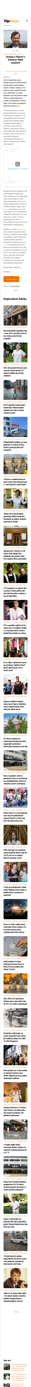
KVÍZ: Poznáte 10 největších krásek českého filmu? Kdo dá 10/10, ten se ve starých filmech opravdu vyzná (15, 854)
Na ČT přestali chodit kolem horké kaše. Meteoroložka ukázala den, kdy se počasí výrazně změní (14, 409)
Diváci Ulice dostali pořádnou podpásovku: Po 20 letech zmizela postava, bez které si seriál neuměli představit (15, 1185)
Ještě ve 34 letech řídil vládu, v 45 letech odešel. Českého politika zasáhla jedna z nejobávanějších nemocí (15, 1297)
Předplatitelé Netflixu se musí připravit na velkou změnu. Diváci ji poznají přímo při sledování (15, 446)
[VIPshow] (11, 22)
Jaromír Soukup (17, 71)
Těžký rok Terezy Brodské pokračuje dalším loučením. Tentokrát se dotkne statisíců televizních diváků (15, 517)
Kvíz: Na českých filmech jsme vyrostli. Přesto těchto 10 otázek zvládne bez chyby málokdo (15, 371)
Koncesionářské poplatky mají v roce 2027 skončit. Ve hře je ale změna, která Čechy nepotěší (15, 334)
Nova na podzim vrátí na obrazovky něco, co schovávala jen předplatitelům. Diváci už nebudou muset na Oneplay (15, 779)
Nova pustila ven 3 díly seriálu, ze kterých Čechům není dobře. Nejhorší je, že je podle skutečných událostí (15, 1074)
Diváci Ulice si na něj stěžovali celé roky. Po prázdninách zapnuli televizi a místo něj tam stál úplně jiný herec (15, 817)
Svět (5, 698)
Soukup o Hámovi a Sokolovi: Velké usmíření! (15, 59)
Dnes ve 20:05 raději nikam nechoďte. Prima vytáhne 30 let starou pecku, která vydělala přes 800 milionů (15, 928)
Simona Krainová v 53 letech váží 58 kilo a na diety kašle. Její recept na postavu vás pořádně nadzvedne (15, 1111)
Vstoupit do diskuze (11, 279)
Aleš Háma (9, 71)
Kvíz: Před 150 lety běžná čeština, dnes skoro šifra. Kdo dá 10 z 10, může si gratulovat (15, 1001)
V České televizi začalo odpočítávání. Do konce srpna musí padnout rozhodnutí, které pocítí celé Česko (15, 1260)
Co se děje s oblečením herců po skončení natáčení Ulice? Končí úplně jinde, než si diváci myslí (15, 666)
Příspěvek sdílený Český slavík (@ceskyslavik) (17, 187)
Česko (5, 327)
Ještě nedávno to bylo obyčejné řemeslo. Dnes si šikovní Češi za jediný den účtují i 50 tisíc (14, 965)
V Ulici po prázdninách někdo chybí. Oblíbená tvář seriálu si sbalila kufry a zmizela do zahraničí (15, 891)
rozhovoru (20, 229)
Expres (6, 209)
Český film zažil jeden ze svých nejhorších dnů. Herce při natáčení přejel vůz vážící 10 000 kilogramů (15, 1037)
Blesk (18, 106)
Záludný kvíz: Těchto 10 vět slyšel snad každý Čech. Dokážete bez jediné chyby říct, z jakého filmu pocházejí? (15, 555)
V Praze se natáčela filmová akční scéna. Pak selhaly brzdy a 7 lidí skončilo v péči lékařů (15, 482)
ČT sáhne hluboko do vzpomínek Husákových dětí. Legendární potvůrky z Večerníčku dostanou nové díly (15, 742)
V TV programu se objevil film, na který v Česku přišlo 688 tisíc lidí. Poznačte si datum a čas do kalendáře (15, 592)
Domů (6, 54)
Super (5, 245)
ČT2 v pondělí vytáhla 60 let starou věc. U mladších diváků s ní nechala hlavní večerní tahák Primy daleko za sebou (15, 629)
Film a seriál (12, 327)
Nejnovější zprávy (15, 54)
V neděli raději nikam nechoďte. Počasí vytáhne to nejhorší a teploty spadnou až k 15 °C (15, 1148)
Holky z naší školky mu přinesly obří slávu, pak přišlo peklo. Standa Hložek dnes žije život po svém (15, 1223)
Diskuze (8, 272)
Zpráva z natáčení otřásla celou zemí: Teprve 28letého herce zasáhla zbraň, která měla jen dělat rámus (15, 705)
